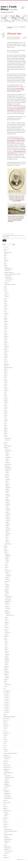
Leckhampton (8, 575)
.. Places (4, 442)
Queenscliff (7, 528)
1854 (4, 688)
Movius (5, 374)
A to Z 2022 (6, 705)
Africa (5, 444)
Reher (5, 395)
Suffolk (6, 617)
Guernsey (6, 634)
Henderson (6, 336)
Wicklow (6, 664)
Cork (6, 646)
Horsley (5, 341)
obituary (4, 855)
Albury (7, 452)
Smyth (5, 408)
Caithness (6, 676)
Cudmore (5, 294)
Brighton (7, 499)
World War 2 (6, 853)
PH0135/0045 (10, 221)
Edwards (5, 308)
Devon (6, 564)
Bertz (5, 255)
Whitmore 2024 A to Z (9, 615)
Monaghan (6, 657)
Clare (6, 644)
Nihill (5, 379)
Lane (5, 359)
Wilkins (5, 431)
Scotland (5, 674)
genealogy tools (6, 769)
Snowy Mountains (8, 467)
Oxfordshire (7, 603)
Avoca (7, 482)
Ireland (5, 639)
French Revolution (6, 765)
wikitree (5, 787)
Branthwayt (6, 260)
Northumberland (7, 599)
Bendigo (7, 489)
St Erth (7, 562)
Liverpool (6, 587)
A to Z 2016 (6, 695)
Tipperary (6, 659)
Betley (7, 492)
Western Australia (8, 543)
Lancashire (7, 584)
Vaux (5, 423)
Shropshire (7, 606)
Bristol (7, 572)
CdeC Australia (7, 277)
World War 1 (6, 849)
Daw (5, 303)
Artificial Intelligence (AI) (8, 772)
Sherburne (6, 402)
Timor (7, 538)
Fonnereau (6, 313)
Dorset (6, 565)
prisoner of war (6, 846)
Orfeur (5, 382)
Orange (7, 459)
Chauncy (5, 282)
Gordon (5, 323)
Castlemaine (8, 504)
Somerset (6, 610)
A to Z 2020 (6, 702)
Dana (5, 298)
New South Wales (8, 450)
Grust (5, 329)
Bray (5, 262)
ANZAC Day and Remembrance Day (10, 831)
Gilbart (5, 319)
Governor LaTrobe (6, 802)
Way (5, 426)
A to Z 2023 (6, 707)
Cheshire (6, 557)
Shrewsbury (8, 608)
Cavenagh (18, 37)
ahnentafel (6, 770)
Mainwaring (6, 364)
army (5, 832)
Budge (5, 265)
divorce (4, 745)
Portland (7, 525)
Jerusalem (6, 667)
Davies (5, 301)
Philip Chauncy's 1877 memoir (10, 284)
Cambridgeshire (7, 555)
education (5, 749)
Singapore (6, 679)
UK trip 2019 (6, 758)
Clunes (7, 507)
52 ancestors (6, 791)
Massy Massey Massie (8, 367)
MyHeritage (6, 784)
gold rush (5, 800)
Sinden (5, 403)
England (5, 550)
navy (5, 844)
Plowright (5, 390)
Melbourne (7, 523)
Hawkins (5, 334)
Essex (6, 569)
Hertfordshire (7, 581)
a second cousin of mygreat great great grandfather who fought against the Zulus (16, 109)
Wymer (5, 435)
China (5, 549)
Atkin (5, 250)
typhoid (5, 815)
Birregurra (7, 494)
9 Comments (24, 38)
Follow (4, 240)
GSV (4, 804)
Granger (5, 324)
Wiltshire (6, 622)
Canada (5, 547)
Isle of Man (6, 666)
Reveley (5, 397)
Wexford (6, 662)
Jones (5, 352)
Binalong (7, 454)
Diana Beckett (7, 270)
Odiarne (5, 380)
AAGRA (4, 714)
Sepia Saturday (6, 793)
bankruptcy (5, 720)
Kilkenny (6, 651)
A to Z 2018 (6, 699)
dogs (4, 747)
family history (9, 38)
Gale (5, 316)
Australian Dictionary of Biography (9, 716)
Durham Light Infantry (7, 839)
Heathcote (7, 517)
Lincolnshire (7, 586)
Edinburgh (6, 677)
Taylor (5, 415)
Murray (5, 375)
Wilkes (5, 430)
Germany (5, 629)
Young (5, 436)
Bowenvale (7, 495)
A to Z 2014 (6, 692)
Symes (5, 413)
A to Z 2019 (6, 700)
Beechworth (8, 487)
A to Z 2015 (6, 694)
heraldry (4, 806)
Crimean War (6, 837)
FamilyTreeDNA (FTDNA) (9, 777)
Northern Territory (17, 38)
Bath (5, 552)
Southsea (7, 579)
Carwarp (7, 502)
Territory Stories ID (17, 220)
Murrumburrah (8, 457)
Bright (7, 497)
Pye (5, 392)
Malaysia (5, 669)
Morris (5, 372)
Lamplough (7, 520)
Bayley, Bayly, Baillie (7, 252)
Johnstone (6, 351)
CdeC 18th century (8, 275)
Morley (5, 370)
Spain (5, 681)
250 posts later (14, 33)
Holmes (5, 339)
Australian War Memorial (8, 834)
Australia (5, 447)
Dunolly (7, 512)
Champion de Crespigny (8, 272)
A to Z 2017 (6, 697)
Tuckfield (5, 420)
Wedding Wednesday (7, 798)
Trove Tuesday (6, 796)
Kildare (6, 649)
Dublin (6, 647)
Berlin (6, 631)
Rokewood (7, 530)
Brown (5, 263)
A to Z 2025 (6, 710)
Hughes (5, 342)
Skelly (5, 405)
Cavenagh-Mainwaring (8, 268)
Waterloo (6, 842)
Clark (5, 286)
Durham (6, 567)
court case (5, 741)
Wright (5, 433)
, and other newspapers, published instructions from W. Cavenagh (16, 140)
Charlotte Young (7, 438)
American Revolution (7, 829)
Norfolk (6, 594)
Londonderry (7, 654)
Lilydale (7, 522)
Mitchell (5, 369)
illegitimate (5, 808)
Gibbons (5, 318)
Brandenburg (7, 632)
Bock (5, 257)
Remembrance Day (7, 847)
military (4, 826)
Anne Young (13, 37)
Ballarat (7, 484)
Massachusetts (7, 684)
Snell (5, 410)
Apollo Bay (7, 479)
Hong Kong (6, 636)
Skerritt (5, 407)
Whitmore (7, 613)
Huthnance (6, 347)
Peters (5, 385)
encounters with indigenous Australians (9, 753)
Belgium (5, 545)
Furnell (5, 314)
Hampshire (7, 577)
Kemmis (5, 354)
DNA (5, 774)
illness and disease (6, 810)
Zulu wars (10, 103)
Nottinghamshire (7, 601)
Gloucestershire (7, 570)
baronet (4, 722)
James (5, 349)
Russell (5, 400)
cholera (5, 812)
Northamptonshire (8, 596)
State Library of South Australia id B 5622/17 (18, 200)
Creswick (7, 510)
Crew (5, 289)
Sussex (6, 620)
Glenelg (7, 472)
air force (5, 827)
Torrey (5, 418)
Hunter (5, 344)
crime (4, 743)
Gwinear (7, 560)
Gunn (5, 331)
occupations (5, 857)
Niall (5, 377)
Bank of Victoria (6, 718)
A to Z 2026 (6, 712)
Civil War (5, 836)
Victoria (6, 476)
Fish (5, 311)
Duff (5, 306)
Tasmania (6, 474)
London (6, 589)
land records (5, 824)
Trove (14, 137)
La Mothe (5, 357)
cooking (4, 739)
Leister (5, 362)
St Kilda (7, 535)
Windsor (7, 540)
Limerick (6, 652)
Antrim (6, 641)
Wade (5, 425)
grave (5, 728)
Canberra (6, 449)
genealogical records (6, 767)
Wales (5, 686)
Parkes (7, 460)
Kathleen (6, 296)
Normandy (6, 627)
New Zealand (6, 672)
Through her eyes (7, 794)
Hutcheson (6, 346)
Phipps (5, 387)
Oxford (7, 604)
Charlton (7, 505)
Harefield (7, 592)
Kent (5, 582)
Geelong (7, 515)
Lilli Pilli (7, 455)
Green (5, 326)
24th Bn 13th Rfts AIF (8, 851)
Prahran (7, 527)
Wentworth (7, 462)
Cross (5, 291)
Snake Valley (8, 533)
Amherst (7, 477)
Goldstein (5, 321)
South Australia (7, 469)
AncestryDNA (7, 775)
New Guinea (6, 671)
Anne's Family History (9, 8)
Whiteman (5, 428)
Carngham (7, 500)
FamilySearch (6, 782)
